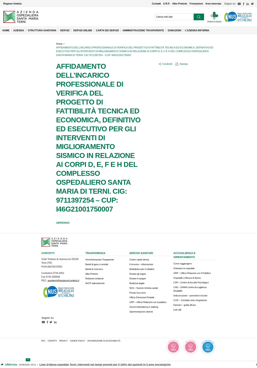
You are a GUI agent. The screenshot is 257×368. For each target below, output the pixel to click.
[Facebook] (243, 3)
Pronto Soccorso (137, 292)
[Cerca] (199, 17)
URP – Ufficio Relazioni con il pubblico (147, 302)
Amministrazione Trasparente (143, 30)
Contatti (156, 3)
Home (6, 30)
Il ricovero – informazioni (141, 264)
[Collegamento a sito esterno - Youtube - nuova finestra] (44, 322)
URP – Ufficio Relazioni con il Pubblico (192, 273)
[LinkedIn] (247, 3)
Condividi (167, 64)
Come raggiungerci (182, 263)
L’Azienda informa (197, 30)
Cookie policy (77, 341)
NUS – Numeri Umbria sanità (143, 288)
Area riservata (213, 3)
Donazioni (174, 30)
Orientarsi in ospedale (184, 268)
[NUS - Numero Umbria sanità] (238, 17)
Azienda (18, 30)
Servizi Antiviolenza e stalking (143, 307)
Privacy (63, 341)
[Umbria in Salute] (215, 17)
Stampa (184, 64)
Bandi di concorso (94, 269)
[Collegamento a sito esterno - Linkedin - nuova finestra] (56, 322)
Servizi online (82, 30)
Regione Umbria (12, 3)
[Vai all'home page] (20, 16)
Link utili (177, 309)
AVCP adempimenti (94, 283)
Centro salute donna (139, 259)
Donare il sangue (137, 278)
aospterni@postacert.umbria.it (63, 280)
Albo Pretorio (179, 3)
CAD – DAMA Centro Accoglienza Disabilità (189, 289)
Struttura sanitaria (42, 30)
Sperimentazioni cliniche (141, 311)
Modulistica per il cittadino (141, 269)
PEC (43, 341)
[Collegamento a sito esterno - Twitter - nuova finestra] (52, 322)
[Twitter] (252, 3)
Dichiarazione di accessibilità (103, 341)
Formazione (196, 3)
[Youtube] (239, 3)
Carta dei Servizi (107, 30)
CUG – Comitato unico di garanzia (190, 300)
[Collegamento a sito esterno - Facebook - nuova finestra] (48, 322)
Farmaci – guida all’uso (184, 305)
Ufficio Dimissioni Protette (141, 297)
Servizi (64, 30)
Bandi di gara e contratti (96, 264)
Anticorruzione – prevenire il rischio (190, 295)
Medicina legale (136, 283)
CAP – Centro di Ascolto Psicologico (191, 282)
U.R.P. (166, 3)
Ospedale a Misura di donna (187, 278)
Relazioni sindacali (94, 278)
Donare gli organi (137, 274)
